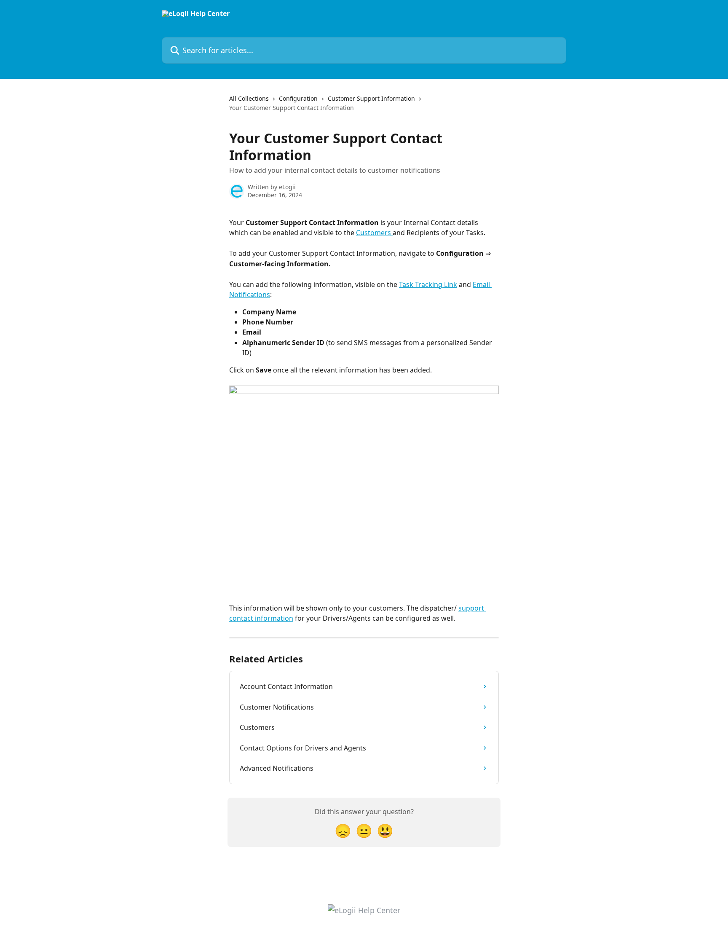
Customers (374, 232)
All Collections (249, 98)
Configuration (298, 98)
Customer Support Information (371, 98)
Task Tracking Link (428, 284)
